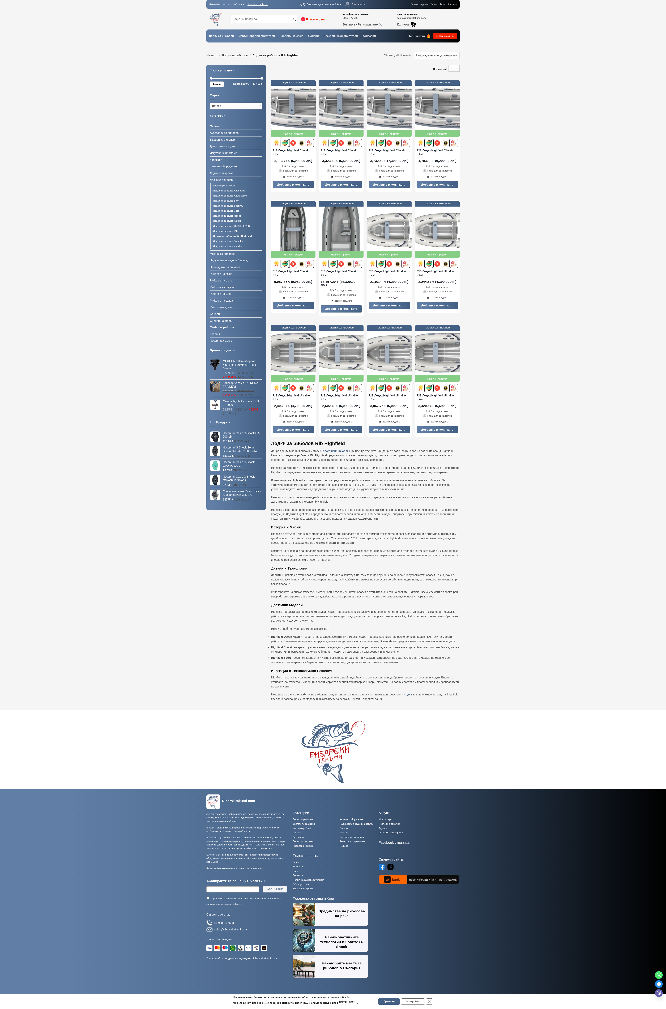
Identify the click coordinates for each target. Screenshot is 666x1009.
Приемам (389, 1001)
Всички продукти (419, 4)
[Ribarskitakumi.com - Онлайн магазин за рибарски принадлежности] (215, 19)
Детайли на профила (391, 832)
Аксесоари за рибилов (352, 841)
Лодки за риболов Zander (227, 246)
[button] (362, 24)
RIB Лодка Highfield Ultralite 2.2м (387, 273)
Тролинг (215, 334)
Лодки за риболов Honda (227, 215)
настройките (347, 1001)
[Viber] (659, 993)
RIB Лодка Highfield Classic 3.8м (291, 273)
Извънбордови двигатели (257, 36)
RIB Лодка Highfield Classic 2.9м (339, 152)
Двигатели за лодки (222, 146)
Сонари (313, 36)
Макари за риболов (222, 253)
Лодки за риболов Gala (226, 210)
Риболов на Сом (220, 293)
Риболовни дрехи (221, 307)
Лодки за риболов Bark (226, 200)
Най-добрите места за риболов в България (342, 965)
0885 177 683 (350, 17)
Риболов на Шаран (222, 300)
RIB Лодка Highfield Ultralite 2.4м (435, 273)
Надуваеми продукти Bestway (229, 260)
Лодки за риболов (221, 36)
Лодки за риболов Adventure (229, 190)
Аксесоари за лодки (224, 185)
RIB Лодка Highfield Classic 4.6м (339, 273)
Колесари (369, 36)
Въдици (344, 828)
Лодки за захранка (221, 173)
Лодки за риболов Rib (225, 230)
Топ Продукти (417, 36)
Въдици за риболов (222, 139)
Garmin (214, 126)
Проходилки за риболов (225, 267)
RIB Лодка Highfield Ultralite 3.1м (387, 397)
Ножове (344, 845)
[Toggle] (260, 133)
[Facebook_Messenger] (659, 984)
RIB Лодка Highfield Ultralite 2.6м (291, 397)
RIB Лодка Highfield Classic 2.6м (291, 152)
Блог (442, 4)
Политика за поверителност (308, 879)
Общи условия (301, 884)
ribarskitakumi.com (257, 4)
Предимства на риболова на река (341, 913)
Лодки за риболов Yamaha (228, 241)
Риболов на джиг (221, 273)
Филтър (216, 84)
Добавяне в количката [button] (293, 184)
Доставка (298, 875)
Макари (344, 832)
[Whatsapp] (659, 975)
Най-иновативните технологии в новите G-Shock (341, 942)
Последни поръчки (389, 823)
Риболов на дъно (221, 280)
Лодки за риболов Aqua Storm (230, 195)
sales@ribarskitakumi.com (411, 17)
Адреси (383, 828)
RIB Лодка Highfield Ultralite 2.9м (339, 397)
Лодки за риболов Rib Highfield (232, 236)
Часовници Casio (291, 36)
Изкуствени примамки (224, 153)
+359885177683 (224, 923)
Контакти (452, 4)
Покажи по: (440, 69)
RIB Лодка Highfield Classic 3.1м (387, 152)
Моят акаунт (386, 819)
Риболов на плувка (222, 287)
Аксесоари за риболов (224, 132)
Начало (211, 55)
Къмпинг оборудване (223, 166)
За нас (434, 4)
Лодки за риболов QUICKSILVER (231, 225)
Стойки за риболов (222, 327)
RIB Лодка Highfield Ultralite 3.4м (435, 397)
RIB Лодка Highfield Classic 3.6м (435, 152)
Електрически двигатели (340, 36)
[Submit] (294, 19)
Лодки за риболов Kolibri (227, 220)
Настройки (413, 1001)
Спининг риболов (221, 320)
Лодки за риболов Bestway (228, 205)
